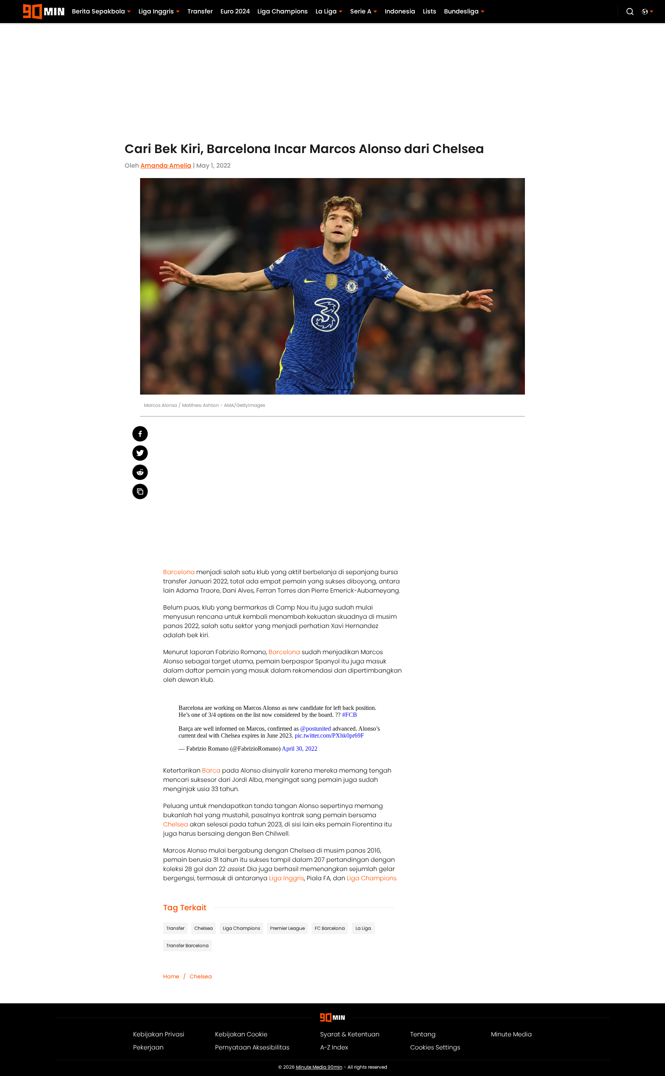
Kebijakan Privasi (158, 1034)
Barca (211, 770)
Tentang (423, 1034)
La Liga (363, 928)
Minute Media (511, 1034)
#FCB (349, 714)
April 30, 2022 (299, 748)
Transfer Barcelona (187, 945)
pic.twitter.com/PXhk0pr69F (329, 735)
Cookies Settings (435, 1047)
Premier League (287, 928)
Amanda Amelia (165, 165)
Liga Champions (241, 928)
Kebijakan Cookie (241, 1034)
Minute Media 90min (319, 1067)
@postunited (315, 728)
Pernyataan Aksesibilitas (252, 1047)
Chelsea (175, 824)
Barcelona (179, 572)
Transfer (175, 928)
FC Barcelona (330, 928)
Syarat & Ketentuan (349, 1034)
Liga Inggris (286, 878)
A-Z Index (334, 1047)
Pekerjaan (148, 1047)
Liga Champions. (372, 878)
